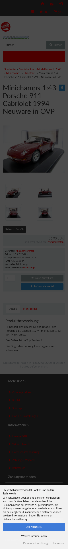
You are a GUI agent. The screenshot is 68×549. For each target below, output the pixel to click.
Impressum (59, 543)
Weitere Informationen (34, 536)
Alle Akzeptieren (34, 527)
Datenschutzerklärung (35, 543)
